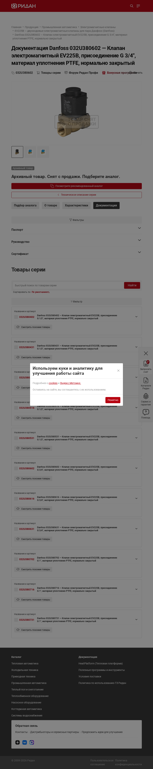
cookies (53, 383)
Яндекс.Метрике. (70, 383)
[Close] (118, 371)
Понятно (113, 400)
